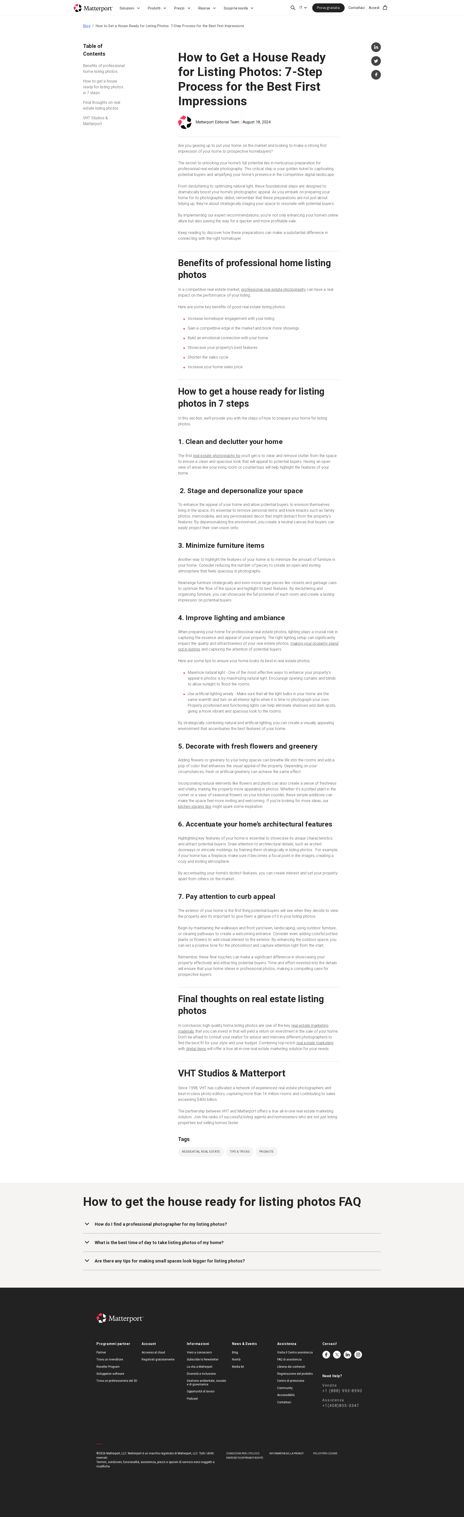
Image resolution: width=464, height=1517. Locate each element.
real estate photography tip (216, 455)
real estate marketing (315, 1043)
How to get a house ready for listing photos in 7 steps (103, 87)
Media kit (238, 1366)
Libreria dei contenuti (291, 1366)
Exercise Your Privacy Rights (244, 1458)
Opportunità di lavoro (200, 1391)
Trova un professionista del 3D (116, 1380)
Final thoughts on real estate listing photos (101, 105)
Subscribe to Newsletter (202, 1359)
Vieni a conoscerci (199, 1352)
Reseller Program (108, 1366)
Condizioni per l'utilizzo (243, 1453)
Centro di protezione (290, 1380)
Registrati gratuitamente (158, 1359)
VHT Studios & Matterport (95, 121)
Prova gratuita (328, 8)
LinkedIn (347, 1355)
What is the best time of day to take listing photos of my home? (159, 1242)
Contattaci (356, 8)
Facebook (326, 1355)
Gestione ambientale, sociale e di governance (206, 1382)
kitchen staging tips (194, 806)
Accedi (374, 8)
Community (285, 1388)
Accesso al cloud (153, 1352)
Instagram (358, 1355)
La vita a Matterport (199, 1366)
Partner (101, 1352)
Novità (236, 1359)
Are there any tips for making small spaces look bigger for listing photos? (170, 1260)
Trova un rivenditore (109, 1359)
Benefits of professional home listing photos (104, 68)
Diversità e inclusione (201, 1373)
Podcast (192, 1398)
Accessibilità (286, 1395)
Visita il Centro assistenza (295, 1352)
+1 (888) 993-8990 (342, 1391)
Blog (86, 26)
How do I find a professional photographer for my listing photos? (161, 1224)
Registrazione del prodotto (295, 1373)
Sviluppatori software (110, 1373)
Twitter (337, 1355)
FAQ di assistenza (289, 1359)
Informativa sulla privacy (286, 1453)
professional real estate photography (273, 289)
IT (301, 7)
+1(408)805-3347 (340, 1405)
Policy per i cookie (325, 1453)
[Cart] (385, 7)
